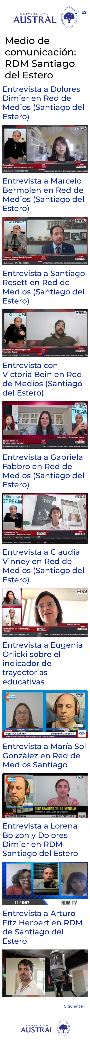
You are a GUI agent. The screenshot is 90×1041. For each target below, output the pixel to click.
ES (83, 12)
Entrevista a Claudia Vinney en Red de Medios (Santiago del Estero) (43, 565)
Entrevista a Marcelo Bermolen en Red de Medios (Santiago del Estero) (43, 194)
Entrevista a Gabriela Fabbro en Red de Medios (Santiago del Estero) (43, 470)
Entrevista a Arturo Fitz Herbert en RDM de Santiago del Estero (42, 927)
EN (77, 12)
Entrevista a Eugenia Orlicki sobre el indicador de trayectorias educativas (42, 663)
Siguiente (76, 1006)
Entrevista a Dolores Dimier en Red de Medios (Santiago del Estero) (43, 102)
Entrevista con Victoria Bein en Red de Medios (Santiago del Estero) (42, 379)
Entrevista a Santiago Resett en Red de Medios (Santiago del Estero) (43, 287)
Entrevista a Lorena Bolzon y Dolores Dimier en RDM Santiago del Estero (40, 839)
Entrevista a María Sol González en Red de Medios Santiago (44, 755)
